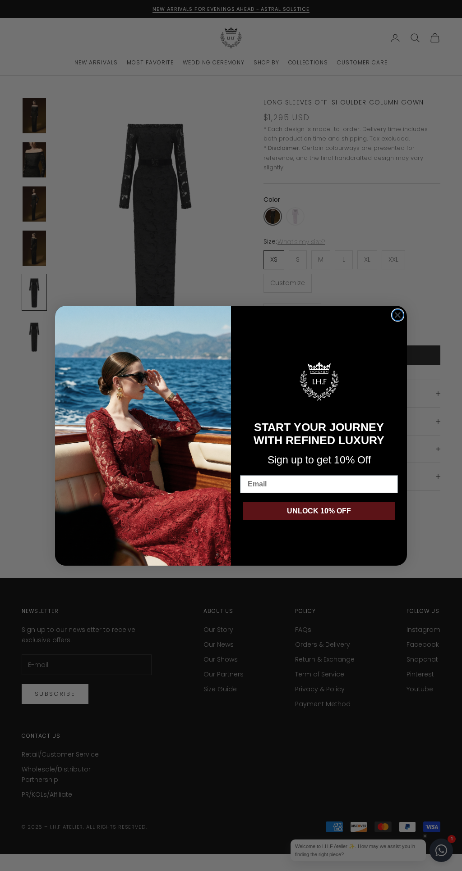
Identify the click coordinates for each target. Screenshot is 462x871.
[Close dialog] (397, 315)
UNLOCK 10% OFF (319, 511)
